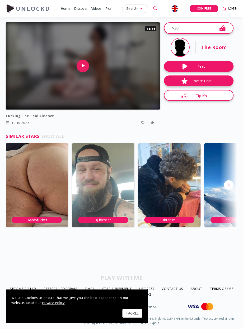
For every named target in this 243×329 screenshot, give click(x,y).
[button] (65, 8)
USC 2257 (146, 289)
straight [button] (132, 8)
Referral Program (60, 289)
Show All (53, 136)
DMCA (90, 289)
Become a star (22, 289)
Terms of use (222, 289)
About (196, 289)
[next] (229, 185)
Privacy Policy (53, 302)
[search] (155, 8)
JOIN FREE (204, 8)
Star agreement (117, 289)
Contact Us (172, 289)
